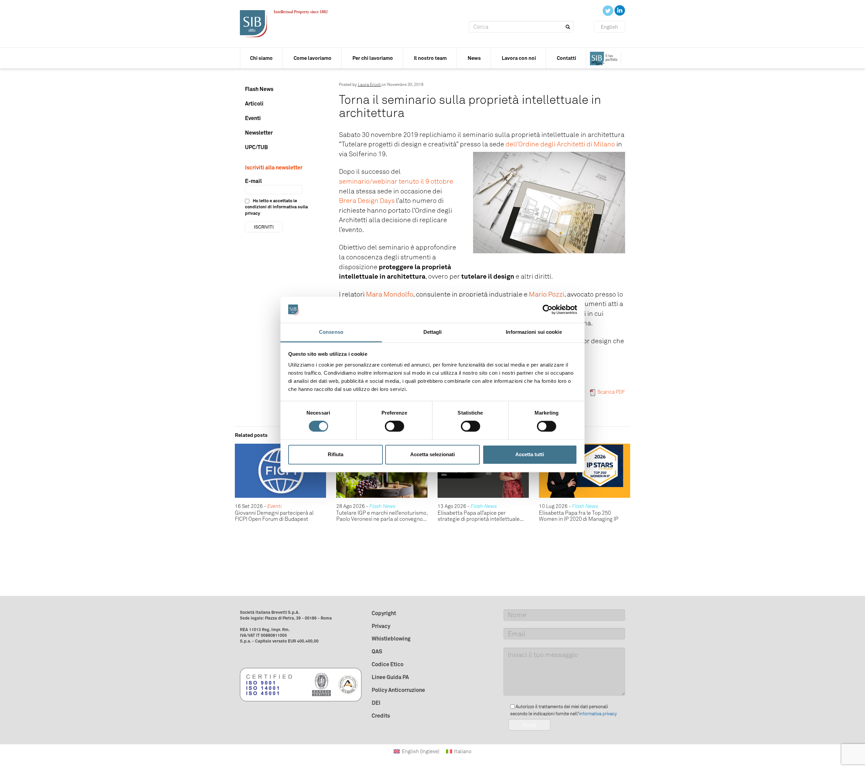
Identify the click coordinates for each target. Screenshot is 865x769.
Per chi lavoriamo (372, 58)
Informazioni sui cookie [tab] (534, 332)
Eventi (253, 118)
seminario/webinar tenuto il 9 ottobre (396, 181)
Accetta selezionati (432, 454)
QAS (377, 651)
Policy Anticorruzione (398, 689)
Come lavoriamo (312, 58)
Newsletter (259, 132)
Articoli (254, 103)
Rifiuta (335, 454)
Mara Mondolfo (389, 294)
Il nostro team (430, 58)
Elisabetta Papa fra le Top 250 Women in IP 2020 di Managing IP (578, 516)
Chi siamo (261, 58)
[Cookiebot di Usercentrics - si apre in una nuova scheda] (547, 310)
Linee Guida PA (390, 677)
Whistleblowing (391, 638)
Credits (381, 715)
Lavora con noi (519, 58)
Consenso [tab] (331, 332)
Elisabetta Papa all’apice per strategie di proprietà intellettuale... (481, 516)
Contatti (566, 58)
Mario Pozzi (546, 294)
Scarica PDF (611, 392)
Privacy (381, 626)
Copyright (384, 613)
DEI (376, 702)
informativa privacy (598, 713)
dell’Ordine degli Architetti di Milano (560, 144)
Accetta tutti (529, 454)
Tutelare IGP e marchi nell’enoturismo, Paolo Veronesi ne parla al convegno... (381, 516)
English (609, 27)
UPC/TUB (256, 147)
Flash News (259, 89)
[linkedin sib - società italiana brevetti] (619, 10)
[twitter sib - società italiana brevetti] (608, 10)
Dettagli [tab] (432, 332)
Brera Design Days (367, 200)
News (474, 58)
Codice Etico (387, 664)
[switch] (394, 426)
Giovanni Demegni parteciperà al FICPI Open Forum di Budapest (274, 516)
